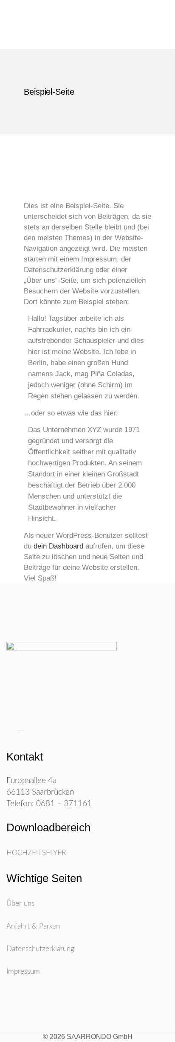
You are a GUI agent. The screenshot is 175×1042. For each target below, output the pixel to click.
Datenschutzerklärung (40, 948)
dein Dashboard (58, 546)
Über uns (20, 903)
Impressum (23, 971)
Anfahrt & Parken (33, 926)
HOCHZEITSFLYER (36, 852)
